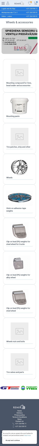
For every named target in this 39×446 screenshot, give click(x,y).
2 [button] (18, 50)
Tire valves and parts (15, 372)
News (19, 419)
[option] (19, 41)
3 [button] (21, 50)
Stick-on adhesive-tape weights (16, 209)
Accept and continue (13, 440)
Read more (27, 435)
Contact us (19, 421)
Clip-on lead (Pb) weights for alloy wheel (18, 276)
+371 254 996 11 (31, 9)
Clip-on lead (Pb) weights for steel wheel (18, 309)
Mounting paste (13, 116)
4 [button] (24, 50)
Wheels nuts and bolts (15, 341)
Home (19, 411)
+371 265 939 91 (31, 12)
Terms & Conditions (19, 417)
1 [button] (15, 50)
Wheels (9, 177)
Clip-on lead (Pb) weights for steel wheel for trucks (18, 242)
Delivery (19, 413)
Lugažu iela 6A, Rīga (8, 9)
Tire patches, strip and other (18, 147)
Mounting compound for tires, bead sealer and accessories (19, 84)
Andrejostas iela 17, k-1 (10, 12)
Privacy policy (19, 415)
